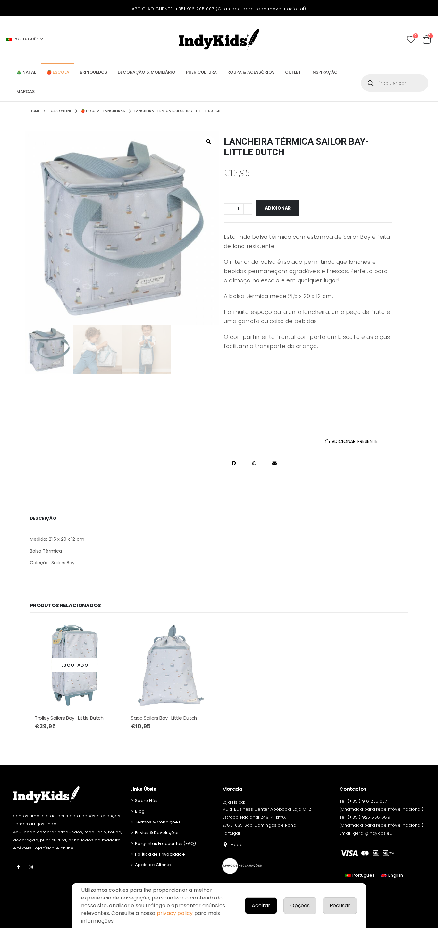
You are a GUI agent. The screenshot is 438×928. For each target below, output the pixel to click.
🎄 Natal (26, 72)
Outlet (293, 72)
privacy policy (175, 913)
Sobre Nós (146, 801)
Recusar (340, 905)
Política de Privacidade (160, 854)
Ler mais (109, 631)
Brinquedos (93, 72)
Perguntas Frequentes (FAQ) (165, 843)
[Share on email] (274, 463)
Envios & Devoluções (157, 833)
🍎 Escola (57, 72)
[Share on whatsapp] (254, 463)
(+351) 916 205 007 (367, 801)
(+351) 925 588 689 (369, 817)
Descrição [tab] (43, 518)
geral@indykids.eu (372, 833)
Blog (140, 811)
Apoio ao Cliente (153, 865)
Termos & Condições (158, 822)
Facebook (18, 867)
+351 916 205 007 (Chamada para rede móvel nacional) (240, 9)
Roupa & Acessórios (250, 72)
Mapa (236, 844)
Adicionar (278, 208)
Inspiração (324, 72)
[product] (171, 665)
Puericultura (201, 72)
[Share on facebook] (234, 463)
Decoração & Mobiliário (146, 72)
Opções (300, 905)
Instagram (31, 867)
